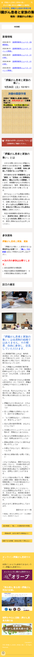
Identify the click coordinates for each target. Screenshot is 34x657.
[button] (2, 2)
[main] (17, 26)
